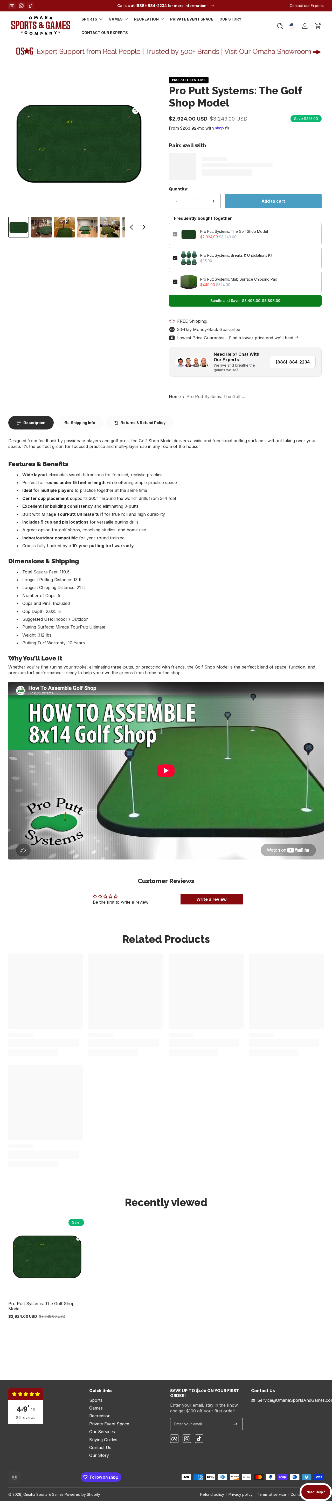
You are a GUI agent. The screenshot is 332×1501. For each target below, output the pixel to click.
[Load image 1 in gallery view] (18, 227)
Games (116, 19)
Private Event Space (109, 1423)
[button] (280, 26)
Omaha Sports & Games (43, 1494)
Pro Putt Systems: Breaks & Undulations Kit (236, 255)
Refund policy (212, 1494)
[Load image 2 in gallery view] (41, 227)
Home (175, 396)
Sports (89, 19)
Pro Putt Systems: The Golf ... (215, 396)
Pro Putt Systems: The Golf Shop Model (234, 231)
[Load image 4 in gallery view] (87, 227)
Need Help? (316, 1492)
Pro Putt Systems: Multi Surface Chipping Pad (238, 279)
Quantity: (179, 188)
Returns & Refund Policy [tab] (143, 422)
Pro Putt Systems (188, 80)
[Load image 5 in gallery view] (110, 227)
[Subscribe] (235, 1424)
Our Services (102, 1431)
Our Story (99, 1455)
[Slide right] (144, 227)
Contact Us (100, 1447)
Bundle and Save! (245, 300)
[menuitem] (125, 1400)
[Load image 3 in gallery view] (64, 227)
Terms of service (271, 1494)
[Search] (280, 26)
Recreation (146, 19)
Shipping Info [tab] (83, 422)
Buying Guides (103, 1439)
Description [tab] (34, 422)
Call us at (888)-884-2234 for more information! (162, 5)
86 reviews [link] (25, 1417)
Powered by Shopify (82, 1494)
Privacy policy (241, 1494)
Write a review (211, 899)
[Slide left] (131, 227)
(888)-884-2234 (293, 362)
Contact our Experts (307, 5)
